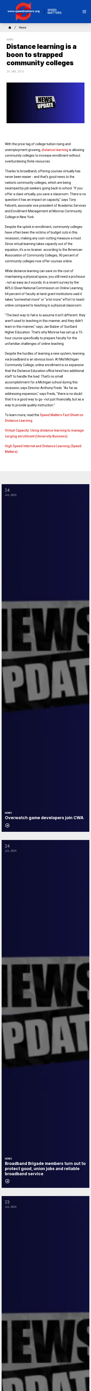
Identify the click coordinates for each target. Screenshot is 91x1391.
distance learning (55, 150)
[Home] (9, 27)
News (22, 27)
